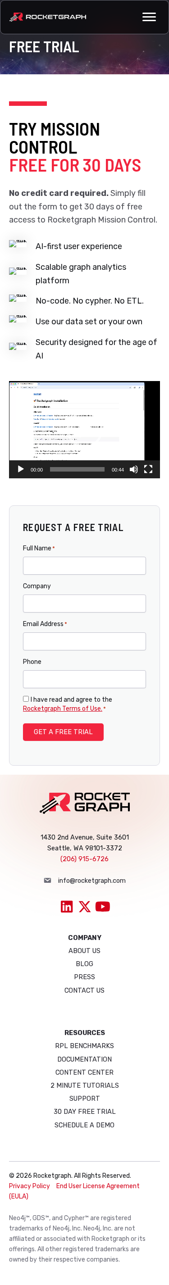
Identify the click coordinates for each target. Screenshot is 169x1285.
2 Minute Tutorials (84, 1085)
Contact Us (84, 990)
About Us (84, 951)
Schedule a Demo (84, 1125)
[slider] (77, 469)
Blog (84, 964)
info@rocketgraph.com (92, 880)
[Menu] (149, 17)
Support (84, 1098)
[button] (85, 430)
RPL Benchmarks (84, 1046)
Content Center (84, 1072)
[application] (84, 430)
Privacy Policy (29, 1186)
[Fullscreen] (148, 469)
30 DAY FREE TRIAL (85, 1112)
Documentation (84, 1059)
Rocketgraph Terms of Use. (62, 709)
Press (84, 977)
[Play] (20, 469)
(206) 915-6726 (84, 859)
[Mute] (133, 469)
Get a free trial (63, 732)
